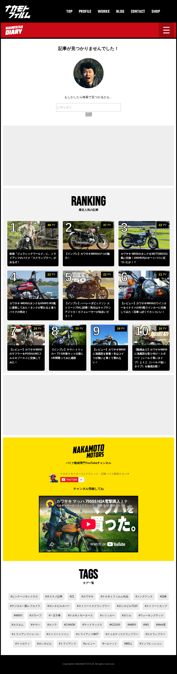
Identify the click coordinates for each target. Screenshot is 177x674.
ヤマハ (36, 624)
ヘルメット (110, 643)
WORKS (104, 12)
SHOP (156, 12)
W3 (147, 624)
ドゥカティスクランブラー (122, 634)
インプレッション (151, 643)
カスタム (18, 624)
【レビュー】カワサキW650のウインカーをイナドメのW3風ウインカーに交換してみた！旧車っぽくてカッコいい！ (143, 307)
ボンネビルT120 (128, 605)
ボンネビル (45, 643)
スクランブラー (156, 634)
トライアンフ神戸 (88, 634)
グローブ (36, 615)
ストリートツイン (58, 634)
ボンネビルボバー (59, 605)
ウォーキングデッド (151, 615)
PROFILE (85, 12)
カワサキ (88, 596)
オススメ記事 (54, 596)
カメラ (53, 624)
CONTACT (138, 12)
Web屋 (162, 624)
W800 (132, 624)
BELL (129, 643)
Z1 (72, 596)
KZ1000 (115, 624)
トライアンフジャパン (26, 634)
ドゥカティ (23, 643)
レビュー (90, 643)
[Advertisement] (88, 156)
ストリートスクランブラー (94, 605)
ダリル (127, 615)
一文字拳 (55, 615)
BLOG (120, 12)
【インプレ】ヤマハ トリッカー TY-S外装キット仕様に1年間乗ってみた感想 (67, 353)
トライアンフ (68, 643)
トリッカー (108, 615)
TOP (69, 12)
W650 (18, 615)
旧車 (164, 596)
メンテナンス (145, 596)
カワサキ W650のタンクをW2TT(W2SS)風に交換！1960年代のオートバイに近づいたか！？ (144, 258)
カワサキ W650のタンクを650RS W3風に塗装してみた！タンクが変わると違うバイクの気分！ (32, 307)
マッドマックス (93, 624)
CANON (70, 624)
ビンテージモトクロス (25, 596)
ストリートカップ (156, 605)
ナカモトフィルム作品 (115, 596)
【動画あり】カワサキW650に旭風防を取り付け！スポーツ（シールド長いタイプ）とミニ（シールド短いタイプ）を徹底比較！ (150, 358)
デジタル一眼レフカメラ (26, 605)
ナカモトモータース (81, 615)
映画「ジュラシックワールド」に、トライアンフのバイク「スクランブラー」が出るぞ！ (32, 258)
